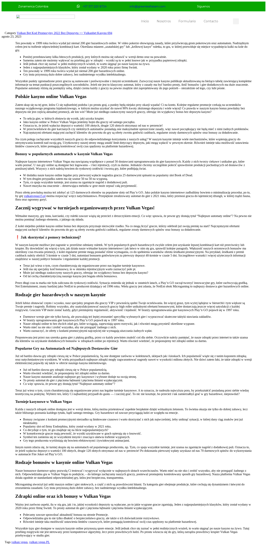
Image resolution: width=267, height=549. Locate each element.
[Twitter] (222, 6)
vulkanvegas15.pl (35, 196)
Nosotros (164, 21)
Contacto (211, 21)
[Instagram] (229, 6)
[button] (236, 21)
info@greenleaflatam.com (148, 6)
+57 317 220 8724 (95, 6)
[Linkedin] (236, 6)
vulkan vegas (19, 542)
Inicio (145, 21)
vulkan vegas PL (39, 542)
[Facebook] (216, 6)
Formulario (187, 21)
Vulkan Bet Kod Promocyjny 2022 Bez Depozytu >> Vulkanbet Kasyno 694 (64, 33)
